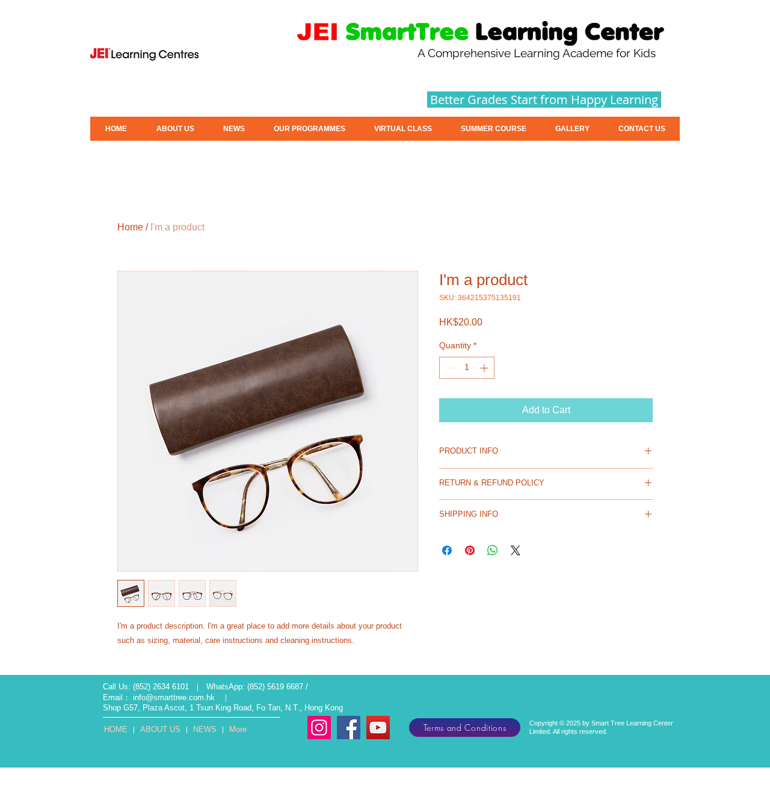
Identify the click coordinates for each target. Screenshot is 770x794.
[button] (493, 129)
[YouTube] (378, 727)
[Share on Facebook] (447, 550)
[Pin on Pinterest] (470, 550)
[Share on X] (515, 550)
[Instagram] (319, 727)
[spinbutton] (467, 367)
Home (130, 227)
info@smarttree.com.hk (174, 697)
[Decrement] (448, 367)
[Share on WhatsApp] (492, 550)
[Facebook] (348, 727)
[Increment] (485, 367)
